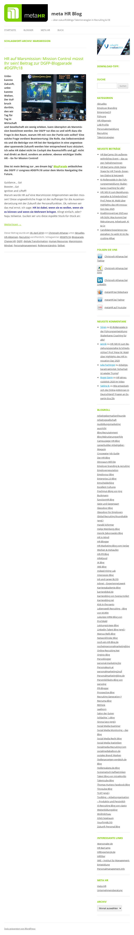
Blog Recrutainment (107, 432)
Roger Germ (106, 377)
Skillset (61, 245)
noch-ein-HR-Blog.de (107, 642)
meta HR (45, 30)
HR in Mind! (103, 537)
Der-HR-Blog (103, 457)
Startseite (10, 30)
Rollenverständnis (47, 245)
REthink (101, 705)
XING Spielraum (105, 818)
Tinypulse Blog (104, 788)
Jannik (103, 343)
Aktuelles (79, 232)
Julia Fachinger (107, 364)
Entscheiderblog (105, 482)
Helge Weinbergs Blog (108, 528)
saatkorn (101, 709)
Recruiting (24, 237)
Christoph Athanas (58, 232)
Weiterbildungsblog (107, 809)
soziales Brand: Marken (109, 755)
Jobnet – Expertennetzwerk (111, 583)
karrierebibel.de (105, 591)
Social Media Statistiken (109, 742)
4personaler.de (105, 843)
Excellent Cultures (106, 487)
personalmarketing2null (109, 671)
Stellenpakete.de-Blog (108, 767)
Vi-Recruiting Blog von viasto (112, 805)
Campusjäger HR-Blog (108, 440)
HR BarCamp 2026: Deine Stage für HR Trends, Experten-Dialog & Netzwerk (114, 171)
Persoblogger (104, 658)
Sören (103, 327)
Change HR (10, 241)
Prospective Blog (105, 692)
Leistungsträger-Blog (108, 625)
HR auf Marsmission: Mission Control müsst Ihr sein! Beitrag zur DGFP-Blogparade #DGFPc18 (43, 63)
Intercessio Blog (105, 575)
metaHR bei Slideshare (116, 292)
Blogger (28, 30)
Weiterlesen (12, 224)
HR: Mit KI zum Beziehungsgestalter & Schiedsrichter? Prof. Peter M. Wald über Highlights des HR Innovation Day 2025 (114, 200)
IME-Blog (101, 566)
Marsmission (75, 241)
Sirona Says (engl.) (106, 721)
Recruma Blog (104, 700)
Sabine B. (105, 385)
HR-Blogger (103, 541)
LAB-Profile (103, 124)
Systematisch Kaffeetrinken (111, 772)
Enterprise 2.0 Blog (106, 478)
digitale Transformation (36, 241)
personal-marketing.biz (109, 663)
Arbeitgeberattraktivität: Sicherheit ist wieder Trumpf (114, 369)
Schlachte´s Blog (106, 717)
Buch (61, 30)
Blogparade (78, 237)
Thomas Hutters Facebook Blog (113, 784)
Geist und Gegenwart (108, 503)
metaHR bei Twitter (115, 299)
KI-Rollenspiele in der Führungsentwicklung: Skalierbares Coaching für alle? (113, 184)
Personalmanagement (25, 245)
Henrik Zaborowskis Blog (110, 533)
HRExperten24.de (106, 852)
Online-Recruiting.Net (108, 650)
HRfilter (101, 856)
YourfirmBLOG (104, 822)
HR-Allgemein (11, 237)
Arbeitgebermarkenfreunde (111, 415)
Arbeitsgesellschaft (107, 419)
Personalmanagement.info (111, 868)
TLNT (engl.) (103, 793)
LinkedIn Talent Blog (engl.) (111, 629)
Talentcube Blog (105, 780)
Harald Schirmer (105, 524)
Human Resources (58, 241)
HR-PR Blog (103, 554)
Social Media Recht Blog (109, 738)
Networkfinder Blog (107, 637)
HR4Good (102, 558)
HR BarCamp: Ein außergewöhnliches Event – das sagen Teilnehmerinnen (114, 158)
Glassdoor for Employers (110, 512)
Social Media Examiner (108, 725)
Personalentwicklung (108, 128)
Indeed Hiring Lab (106, 570)
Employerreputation (107, 470)
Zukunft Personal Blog (108, 826)
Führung (101, 116)
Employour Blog (105, 474)
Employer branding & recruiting (113, 466)
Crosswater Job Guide (108, 453)
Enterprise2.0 (104, 112)
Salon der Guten (105, 713)
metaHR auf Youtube (115, 307)
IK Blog (100, 562)
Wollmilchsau (104, 814)
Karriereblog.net (105, 600)
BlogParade (60, 166)
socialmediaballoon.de (108, 751)
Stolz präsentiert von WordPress (19, 928)
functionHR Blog (105, 499)
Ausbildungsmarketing (109, 424)
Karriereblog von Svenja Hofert (113, 596)
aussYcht (101, 428)
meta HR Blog (66, 13)
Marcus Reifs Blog (106, 633)
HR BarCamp (103, 847)
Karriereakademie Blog (109, 587)
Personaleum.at (105, 667)
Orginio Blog (103, 654)
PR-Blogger (103, 688)
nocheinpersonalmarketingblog (113, 646)
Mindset (8, 245)
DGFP (20, 241)
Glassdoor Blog (105, 508)
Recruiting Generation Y (109, 696)
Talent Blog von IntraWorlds (111, 776)
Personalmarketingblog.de (111, 675)
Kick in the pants (105, 604)
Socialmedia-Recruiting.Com (111, 746)
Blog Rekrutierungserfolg (110, 436)
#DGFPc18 (65, 237)
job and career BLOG (107, 579)
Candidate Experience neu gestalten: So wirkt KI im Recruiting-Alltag (114, 234)
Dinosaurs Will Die (106, 461)
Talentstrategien (105, 137)
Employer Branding (107, 108)
